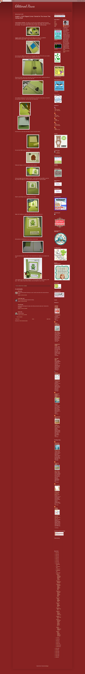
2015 (56, 648)
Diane (19, 291)
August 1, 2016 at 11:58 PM (22, 308)
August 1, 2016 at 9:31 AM (22, 301)
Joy (55, 22)
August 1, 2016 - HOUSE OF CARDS (58, 628)
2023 (56, 552)
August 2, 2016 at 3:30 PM (22, 314)
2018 (56, 560)
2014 (56, 649)
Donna (19, 311)
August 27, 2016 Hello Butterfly (58, 582)
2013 (56, 651)
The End (56, 346)
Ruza (55, 128)
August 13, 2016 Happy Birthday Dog (58, 605)
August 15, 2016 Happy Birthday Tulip (58, 599)
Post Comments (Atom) (24, 320)
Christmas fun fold (57, 314)
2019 (56, 558)
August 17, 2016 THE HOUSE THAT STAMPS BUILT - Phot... (58, 594)
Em (55, 108)
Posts (57, 532)
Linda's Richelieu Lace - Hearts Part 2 (57, 110)
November (58, 566)
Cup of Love (56, 403)
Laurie (55, 25)
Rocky (56, 119)
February (58, 645)
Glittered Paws (25, 6)
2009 (56, 657)
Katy (55, 123)
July (57, 637)
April (57, 642)
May (57, 640)
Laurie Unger (20, 298)
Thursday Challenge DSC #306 (57, 425)
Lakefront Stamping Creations (56, 306)
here (47, 23)
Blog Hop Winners (57, 380)
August (57, 572)
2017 (56, 561)
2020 (56, 557)
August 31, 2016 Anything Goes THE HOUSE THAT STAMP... (58, 577)
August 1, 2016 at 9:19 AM (22, 295)
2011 (56, 654)
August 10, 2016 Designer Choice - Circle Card (58, 613)
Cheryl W (19, 304)
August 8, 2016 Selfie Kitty (58, 617)
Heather (55, 24)
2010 (56, 655)
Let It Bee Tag (57, 120)
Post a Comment (19, 316)
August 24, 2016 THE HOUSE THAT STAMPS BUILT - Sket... (58, 587)
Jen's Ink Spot (57, 485)
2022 (56, 554)
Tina (55, 114)
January (57, 646)
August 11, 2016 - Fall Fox (58, 609)
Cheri (55, 21)
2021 (56, 555)
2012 (56, 652)
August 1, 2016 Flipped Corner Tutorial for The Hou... (58, 633)
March (57, 643)
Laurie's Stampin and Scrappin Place (57, 324)
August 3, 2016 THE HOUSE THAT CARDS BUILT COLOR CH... (58, 622)
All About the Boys (57, 450)
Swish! (56, 360)
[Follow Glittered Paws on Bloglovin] (59, 16)
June (57, 639)
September (58, 570)
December (58, 564)
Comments (58, 534)
